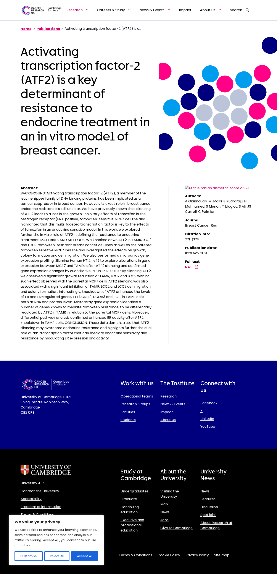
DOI (188, 266)
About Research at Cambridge (216, 525)
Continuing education (130, 510)
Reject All (57, 556)
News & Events (172, 404)
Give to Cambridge (176, 527)
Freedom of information (41, 506)
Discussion (209, 507)
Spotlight (208, 514)
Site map (221, 555)
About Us (168, 419)
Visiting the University (169, 494)
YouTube (207, 426)
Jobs (164, 519)
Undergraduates (134, 491)
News (164, 512)
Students (128, 419)
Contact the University (40, 491)
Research (168, 396)
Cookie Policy (169, 555)
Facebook (208, 403)
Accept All (84, 556)
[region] (56, 540)
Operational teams (137, 396)
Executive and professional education (132, 525)
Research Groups (135, 404)
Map (164, 504)
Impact (166, 412)
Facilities (128, 412)
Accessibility (31, 498)
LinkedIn (207, 418)
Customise (28, 556)
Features (208, 499)
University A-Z (32, 483)
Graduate (129, 499)
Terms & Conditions (37, 514)
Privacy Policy (197, 555)
